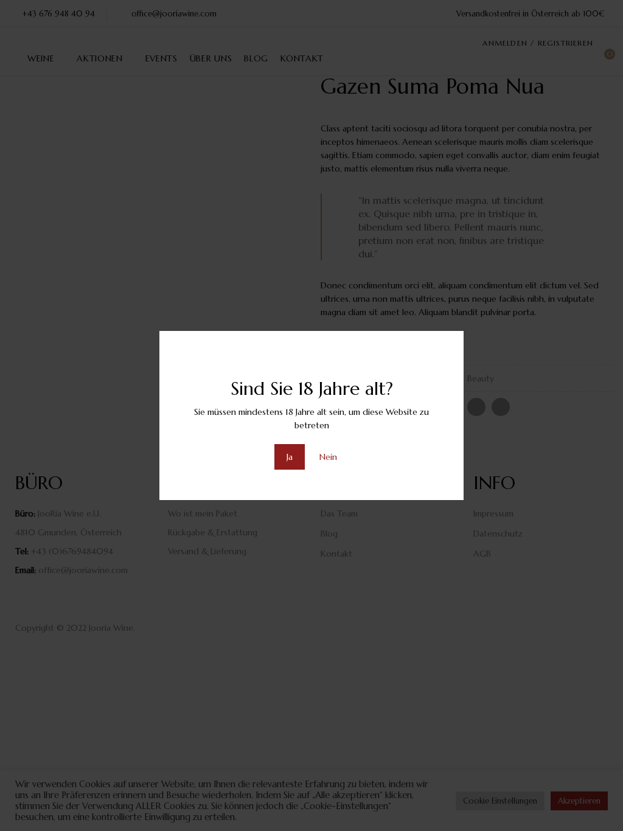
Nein (328, 456)
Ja (290, 456)
